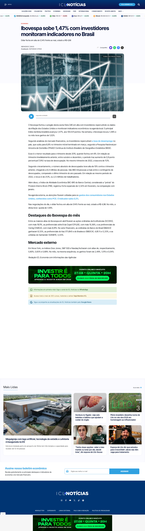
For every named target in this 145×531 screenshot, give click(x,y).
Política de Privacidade (101, 510)
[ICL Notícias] (72, 4)
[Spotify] (83, 500)
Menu (10, 4)
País (74, 11)
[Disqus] (72, 339)
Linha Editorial (64, 510)
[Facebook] (118, 47)
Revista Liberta (110, 11)
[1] (37, 414)
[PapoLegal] (110, 47)
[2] (90, 402)
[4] (90, 435)
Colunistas (38, 11)
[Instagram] (61, 500)
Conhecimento (97, 11)
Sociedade (67, 11)
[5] (125, 435)
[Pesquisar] (138, 4)
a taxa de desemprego (102, 141)
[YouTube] (70, 500)
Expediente (51, 510)
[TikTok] (78, 500)
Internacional (84, 11)
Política (48, 11)
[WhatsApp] (114, 47)
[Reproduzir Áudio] (31, 116)
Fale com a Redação (81, 510)
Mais (120, 11)
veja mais (136, 387)
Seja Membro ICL (127, 4)
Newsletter (39, 510)
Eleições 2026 (26, 11)
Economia (56, 11)
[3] (125, 402)
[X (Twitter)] (122, 47)
